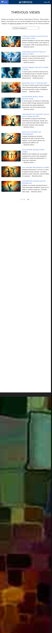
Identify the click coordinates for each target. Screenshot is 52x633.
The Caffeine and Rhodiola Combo (35, 167)
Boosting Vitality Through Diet (34, 83)
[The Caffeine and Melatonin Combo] (11, 156)
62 (28, 199)
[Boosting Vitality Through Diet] (11, 87)
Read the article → (30, 47)
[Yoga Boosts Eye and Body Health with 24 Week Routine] (11, 120)
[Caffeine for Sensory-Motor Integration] (11, 186)
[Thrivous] (25, 2)
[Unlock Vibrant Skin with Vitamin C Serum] (11, 72)
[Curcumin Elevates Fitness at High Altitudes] (11, 57)
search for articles (15, 23)
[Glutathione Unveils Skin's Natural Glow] (11, 103)
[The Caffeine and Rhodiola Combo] (11, 171)
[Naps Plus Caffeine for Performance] (11, 138)
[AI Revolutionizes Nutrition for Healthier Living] (11, 41)
